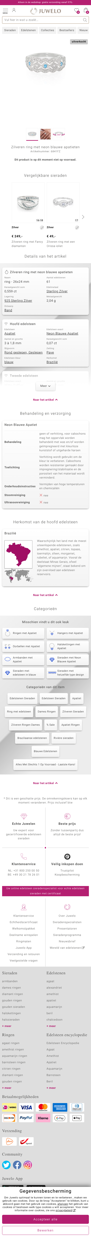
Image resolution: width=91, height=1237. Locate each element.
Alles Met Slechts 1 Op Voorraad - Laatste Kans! (45, 765)
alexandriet (54, 988)
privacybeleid (64, 1210)
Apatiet (9, 333)
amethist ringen (13, 1050)
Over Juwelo (67, 916)
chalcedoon (55, 1020)
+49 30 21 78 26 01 (26, 875)
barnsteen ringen (14, 1062)
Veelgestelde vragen (24, 961)
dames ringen (11, 988)
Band (8, 310)
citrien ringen (11, 1069)
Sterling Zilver (57, 291)
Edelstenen (28, 30)
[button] (5, 10)
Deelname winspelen (24, 935)
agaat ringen (10, 1043)
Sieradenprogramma (67, 935)
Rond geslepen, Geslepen (23, 352)
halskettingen (11, 1013)
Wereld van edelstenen (65, 948)
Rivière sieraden (64, 738)
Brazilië (52, 362)
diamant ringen (12, 994)
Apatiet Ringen (71, 725)
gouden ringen (12, 1001)
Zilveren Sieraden (73, 712)
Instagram (27, 1165)
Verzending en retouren (24, 954)
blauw (9, 362)
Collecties (47, 30)
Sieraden (10, 30)
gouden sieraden (13, 1007)
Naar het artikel (43, 400)
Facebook (17, 1165)
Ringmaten (23, 942)
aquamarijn (54, 1007)
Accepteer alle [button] (45, 1219)
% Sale (51, 725)
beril (50, 1013)
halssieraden (11, 1020)
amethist (53, 994)
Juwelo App (24, 948)
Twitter (6, 1165)
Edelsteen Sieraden (54, 698)
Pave (50, 352)
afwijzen (63, 1204)
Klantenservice (24, 916)
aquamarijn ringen (14, 1056)
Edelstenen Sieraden (22, 698)
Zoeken (85, 19)
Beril (50, 1082)
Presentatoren (67, 929)
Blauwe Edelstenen (45, 751)
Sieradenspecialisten (67, 922)
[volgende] (82, 217)
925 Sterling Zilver (18, 301)
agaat (50, 981)
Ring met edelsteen (19, 712)
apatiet (51, 1001)
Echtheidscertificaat (24, 922)
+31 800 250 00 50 (26, 871)
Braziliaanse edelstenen (32, 738)
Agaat (51, 1050)
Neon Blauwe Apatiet (62, 333)
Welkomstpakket (23, 929)
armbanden (10, 981)
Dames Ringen (47, 712)
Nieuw (84, 30)
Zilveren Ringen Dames (25, 725)
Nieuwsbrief (67, 942)
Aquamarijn (54, 1069)
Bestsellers (66, 30)
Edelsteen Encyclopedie (63, 1043)
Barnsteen (54, 1075)
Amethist (53, 1056)
